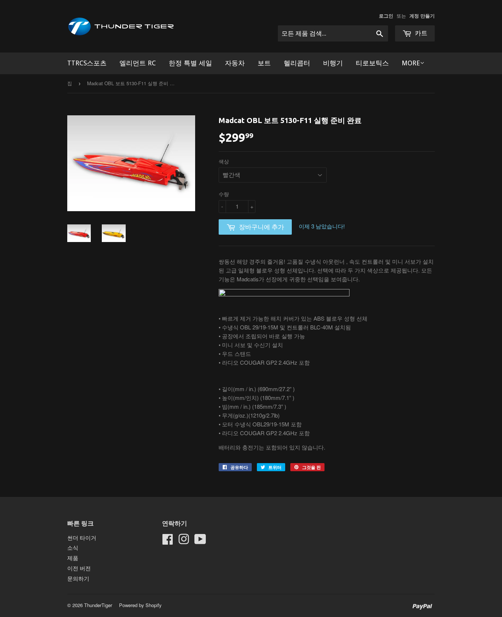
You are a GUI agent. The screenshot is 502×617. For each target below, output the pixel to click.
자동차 (235, 63)
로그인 (386, 15)
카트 (420, 33)
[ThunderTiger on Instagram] (183, 541)
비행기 (333, 63)
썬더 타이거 (81, 537)
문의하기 (78, 578)
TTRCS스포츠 (87, 63)
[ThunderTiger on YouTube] (200, 541)
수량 (224, 194)
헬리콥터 (297, 63)
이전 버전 (79, 568)
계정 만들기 (422, 15)
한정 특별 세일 (190, 63)
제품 (72, 558)
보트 (264, 63)
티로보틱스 (372, 63)
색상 (224, 161)
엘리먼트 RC (137, 63)
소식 (72, 547)
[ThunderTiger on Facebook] (167, 541)
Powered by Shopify (140, 605)
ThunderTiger (98, 605)
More (411, 63)
